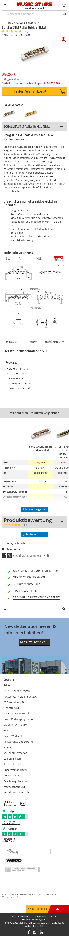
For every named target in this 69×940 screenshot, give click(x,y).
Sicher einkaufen (14, 764)
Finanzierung (11, 707)
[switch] (23, 804)
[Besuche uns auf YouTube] (41, 932)
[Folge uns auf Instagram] (34, 932)
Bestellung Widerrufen (17, 792)
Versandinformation (15, 753)
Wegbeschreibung (14, 786)
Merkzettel (14, 549)
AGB (45, 919)
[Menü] (26, 800)
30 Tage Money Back (16, 702)
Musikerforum (17, 916)
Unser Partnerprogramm (18, 719)
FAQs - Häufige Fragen (17, 691)
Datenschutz (52, 916)
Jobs (6, 730)
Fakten (7, 685)
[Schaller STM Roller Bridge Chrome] (11, 114)
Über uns (9, 679)
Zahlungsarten (12, 758)
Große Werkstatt (13, 736)
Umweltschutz (12, 775)
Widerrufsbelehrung (32, 919)
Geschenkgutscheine (16, 781)
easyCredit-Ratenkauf (16, 713)
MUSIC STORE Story (15, 724)
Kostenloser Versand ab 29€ (20, 696)
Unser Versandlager (15, 770)
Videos (7, 747)
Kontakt (28, 916)
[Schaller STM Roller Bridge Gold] (33, 114)
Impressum (39, 916)
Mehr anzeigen (33, 509)
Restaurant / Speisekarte (18, 741)
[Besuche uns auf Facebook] (28, 932)
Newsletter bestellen (32, 642)
